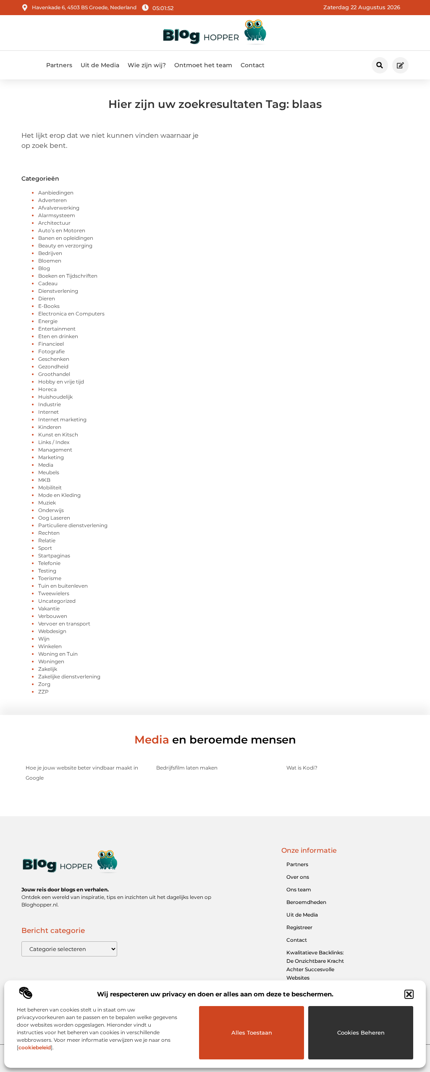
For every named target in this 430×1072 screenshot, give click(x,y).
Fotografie (51, 351)
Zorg (44, 684)
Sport (45, 548)
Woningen (51, 661)
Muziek (47, 502)
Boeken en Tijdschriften (67, 276)
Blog (44, 268)
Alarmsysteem (56, 215)
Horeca (47, 389)
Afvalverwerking (58, 208)
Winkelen (50, 646)
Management (55, 450)
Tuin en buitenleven (63, 586)
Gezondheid (53, 366)
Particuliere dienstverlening (73, 525)
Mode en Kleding (59, 495)
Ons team (298, 889)
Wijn (44, 639)
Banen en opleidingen (65, 238)
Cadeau (48, 283)
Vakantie (49, 608)
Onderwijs (51, 510)
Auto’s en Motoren (61, 230)
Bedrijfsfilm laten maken (187, 768)
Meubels (48, 472)
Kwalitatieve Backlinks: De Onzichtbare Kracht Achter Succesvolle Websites (315, 965)
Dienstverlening (58, 291)
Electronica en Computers (71, 313)
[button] (409, 994)
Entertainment (57, 329)
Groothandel (54, 374)
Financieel (51, 344)
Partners (59, 65)
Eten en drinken (58, 336)
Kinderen (49, 427)
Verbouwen (52, 616)
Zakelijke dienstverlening (69, 676)
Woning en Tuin (58, 654)
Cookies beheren (361, 1032)
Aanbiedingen (55, 192)
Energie (48, 321)
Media (45, 465)
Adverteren (52, 200)
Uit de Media (100, 65)
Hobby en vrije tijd (61, 381)
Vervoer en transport (64, 623)
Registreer (299, 927)
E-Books (49, 306)
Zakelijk (47, 669)
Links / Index (53, 442)
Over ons (297, 877)
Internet (48, 412)
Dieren (46, 298)
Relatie (46, 540)
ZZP (43, 691)
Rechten (49, 533)
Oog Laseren (54, 518)
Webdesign (52, 631)
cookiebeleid (34, 1047)
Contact (253, 65)
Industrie (49, 404)
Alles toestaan (251, 1032)
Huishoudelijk (55, 397)
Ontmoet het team (203, 65)
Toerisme (49, 578)
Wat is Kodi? (301, 768)
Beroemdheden (306, 902)
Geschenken (53, 359)
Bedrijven (50, 253)
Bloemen (49, 260)
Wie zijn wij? (147, 65)
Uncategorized (57, 601)
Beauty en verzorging (65, 245)
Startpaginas (54, 555)
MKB (44, 480)
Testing (47, 571)
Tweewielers (53, 593)
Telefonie (49, 563)
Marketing (51, 457)
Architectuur (54, 223)
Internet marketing (62, 419)
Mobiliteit (50, 487)
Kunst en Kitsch (58, 434)
